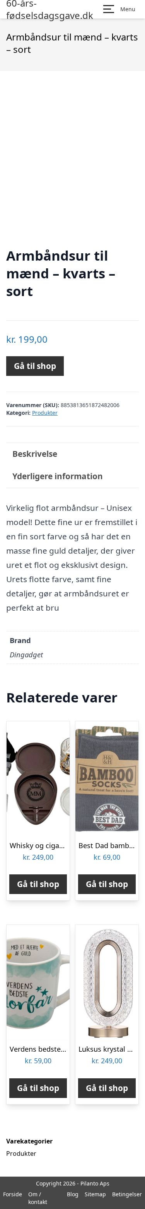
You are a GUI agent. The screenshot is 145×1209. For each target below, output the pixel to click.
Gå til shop (35, 365)
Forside (12, 1194)
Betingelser (127, 1194)
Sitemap (95, 1194)
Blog (72, 1194)
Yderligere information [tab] (57, 476)
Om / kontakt (37, 1198)
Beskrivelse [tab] (34, 453)
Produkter (45, 412)
